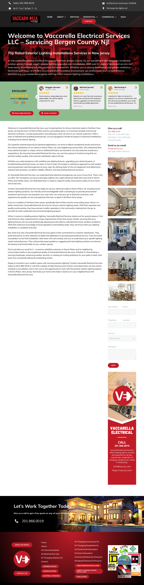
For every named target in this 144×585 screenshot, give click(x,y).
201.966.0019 (114, 131)
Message (112, 347)
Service (111, 333)
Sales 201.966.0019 (23, 3)
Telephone (112, 320)
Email (125, 307)
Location (126, 320)
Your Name (113, 307)
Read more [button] (78, 106)
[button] (139, 97)
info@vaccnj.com (115, 148)
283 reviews (23, 98)
